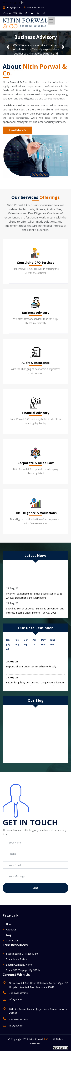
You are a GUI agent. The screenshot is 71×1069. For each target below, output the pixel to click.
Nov (43, 644)
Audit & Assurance (36, 363)
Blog (8, 935)
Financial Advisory (35, 413)
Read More (16, 130)
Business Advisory (35, 313)
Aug (17, 644)
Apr (34, 639)
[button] (8, 47)
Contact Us (12, 940)
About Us (11, 929)
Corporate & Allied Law (36, 463)
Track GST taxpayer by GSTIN (23, 970)
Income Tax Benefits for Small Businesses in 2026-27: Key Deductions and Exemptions (34, 594)
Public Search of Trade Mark (22, 953)
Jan (8, 639)
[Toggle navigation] (51, 21)
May (43, 639)
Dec (52, 644)
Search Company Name (19, 964)
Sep (26, 644)
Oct (35, 644)
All (7, 649)
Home (9, 924)
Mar (26, 639)
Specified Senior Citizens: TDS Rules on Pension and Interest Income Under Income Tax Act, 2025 (35, 609)
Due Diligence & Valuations (35, 513)
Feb (17, 639)
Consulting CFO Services (35, 262)
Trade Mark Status (16, 959)
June (52, 639)
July (8, 644)
